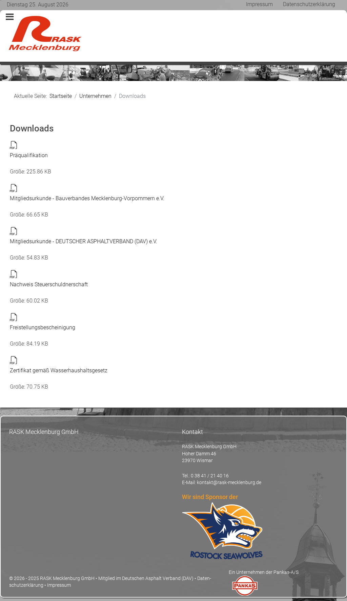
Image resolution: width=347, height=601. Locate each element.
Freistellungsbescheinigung (42, 327)
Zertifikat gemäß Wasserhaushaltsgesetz (58, 370)
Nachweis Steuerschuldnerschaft (49, 284)
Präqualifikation (29, 155)
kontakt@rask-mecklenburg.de (229, 482)
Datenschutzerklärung (309, 4)
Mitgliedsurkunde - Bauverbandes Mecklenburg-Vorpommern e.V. (87, 198)
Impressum (259, 4)
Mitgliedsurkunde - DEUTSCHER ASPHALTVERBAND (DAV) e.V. (83, 241)
